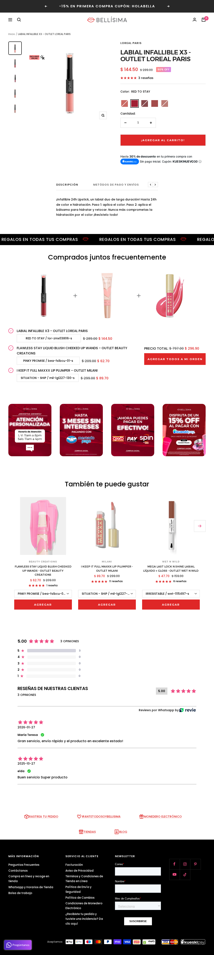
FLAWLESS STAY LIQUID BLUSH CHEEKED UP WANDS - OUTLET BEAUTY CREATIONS (72, 351)
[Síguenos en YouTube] (174, 874)
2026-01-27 (26, 727)
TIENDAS (90, 832)
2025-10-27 (26, 763)
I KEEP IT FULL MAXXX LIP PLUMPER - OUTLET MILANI (57, 370)
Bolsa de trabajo (20, 893)
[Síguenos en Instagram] (185, 864)
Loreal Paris (131, 43)
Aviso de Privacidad (79, 871)
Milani (107, 561)
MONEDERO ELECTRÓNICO (163, 816)
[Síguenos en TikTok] (185, 874)
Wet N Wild (171, 561)
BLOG (123, 832)
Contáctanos (18, 871)
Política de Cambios (79, 898)
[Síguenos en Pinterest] (195, 864)
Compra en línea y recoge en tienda (28, 878)
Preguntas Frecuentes (23, 865)
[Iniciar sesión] (194, 20)
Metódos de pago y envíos (116, 185)
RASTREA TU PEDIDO (43, 816)
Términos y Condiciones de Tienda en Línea (84, 878)
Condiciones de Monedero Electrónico (83, 905)
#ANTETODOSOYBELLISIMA (101, 816)
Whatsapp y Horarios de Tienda (30, 887)
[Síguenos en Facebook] (174, 864)
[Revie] (187, 710)
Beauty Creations (43, 561)
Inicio (11, 34)
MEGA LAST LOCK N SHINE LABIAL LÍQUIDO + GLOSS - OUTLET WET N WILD (171, 568)
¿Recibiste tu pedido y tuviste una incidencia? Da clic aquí (84, 919)
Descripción (67, 185)
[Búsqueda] (19, 20)
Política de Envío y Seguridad (78, 889)
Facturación (74, 865)
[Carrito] (203, 20)
